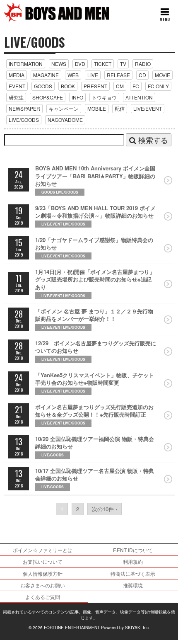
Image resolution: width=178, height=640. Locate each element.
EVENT (17, 86)
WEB (73, 74)
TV (123, 63)
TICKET (102, 63)
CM (120, 86)
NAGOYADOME (65, 119)
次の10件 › (104, 509)
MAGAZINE (46, 74)
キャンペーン (64, 108)
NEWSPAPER (24, 108)
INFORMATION (26, 63)
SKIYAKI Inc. (137, 627)
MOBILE (96, 108)
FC (135, 86)
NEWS (58, 63)
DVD (80, 63)
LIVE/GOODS (24, 119)
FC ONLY (158, 86)
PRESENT (95, 86)
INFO (77, 97)
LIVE (92, 74)
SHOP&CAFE (47, 97)
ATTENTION (139, 97)
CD (142, 74)
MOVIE (162, 74)
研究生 (16, 97)
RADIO (143, 63)
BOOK (68, 86)
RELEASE (118, 74)
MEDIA (16, 74)
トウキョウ (104, 97)
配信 (120, 108)
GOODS (43, 86)
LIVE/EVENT (147, 108)
